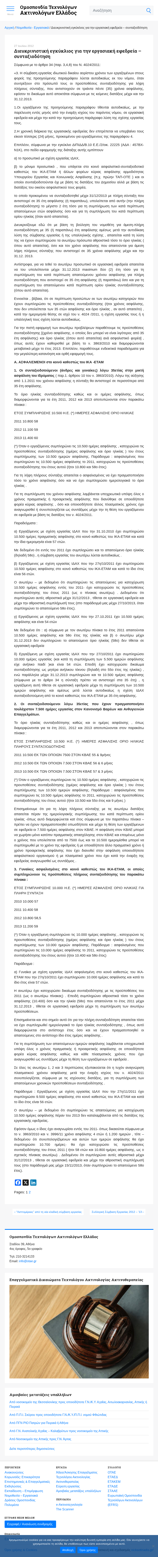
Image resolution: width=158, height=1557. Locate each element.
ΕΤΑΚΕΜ (114, 1481)
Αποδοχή (67, 1550)
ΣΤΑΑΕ (113, 1491)
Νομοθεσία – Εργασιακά (21, 1495)
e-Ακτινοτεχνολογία (69, 1504)
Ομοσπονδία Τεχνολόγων (48, 10)
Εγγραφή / (30, 1524)
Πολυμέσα (12, 1504)
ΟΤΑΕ (112, 1472)
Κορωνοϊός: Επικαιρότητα (22, 1477)
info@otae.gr (27, 1261)
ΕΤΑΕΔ (113, 1477)
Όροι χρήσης (88, 1550)
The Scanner (65, 1509)
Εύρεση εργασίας (68, 1486)
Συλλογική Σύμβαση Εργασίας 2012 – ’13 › (118, 1211)
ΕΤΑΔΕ (113, 1486)
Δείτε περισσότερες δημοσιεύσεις (32, 1448)
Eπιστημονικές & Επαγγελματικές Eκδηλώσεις (27, 1484)
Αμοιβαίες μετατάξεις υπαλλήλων (78, 1491)
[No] (153, 1546)
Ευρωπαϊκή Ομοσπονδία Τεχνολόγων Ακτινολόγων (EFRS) (125, 1500)
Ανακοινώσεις (14, 1472)
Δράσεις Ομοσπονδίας (20, 1500)
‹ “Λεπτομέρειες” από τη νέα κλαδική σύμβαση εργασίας (48, 1211)
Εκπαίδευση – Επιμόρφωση (24, 1491)
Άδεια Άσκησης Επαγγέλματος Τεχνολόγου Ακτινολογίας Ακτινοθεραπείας (76, 1477)
